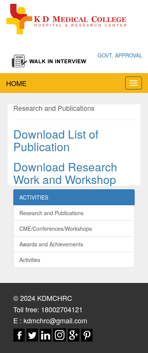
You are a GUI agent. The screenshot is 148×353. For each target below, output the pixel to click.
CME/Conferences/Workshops (55, 228)
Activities (29, 260)
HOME (16, 83)
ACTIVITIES (33, 197)
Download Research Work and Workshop (65, 172)
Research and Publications (51, 213)
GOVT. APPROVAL (120, 55)
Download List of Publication (55, 140)
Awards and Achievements (51, 244)
